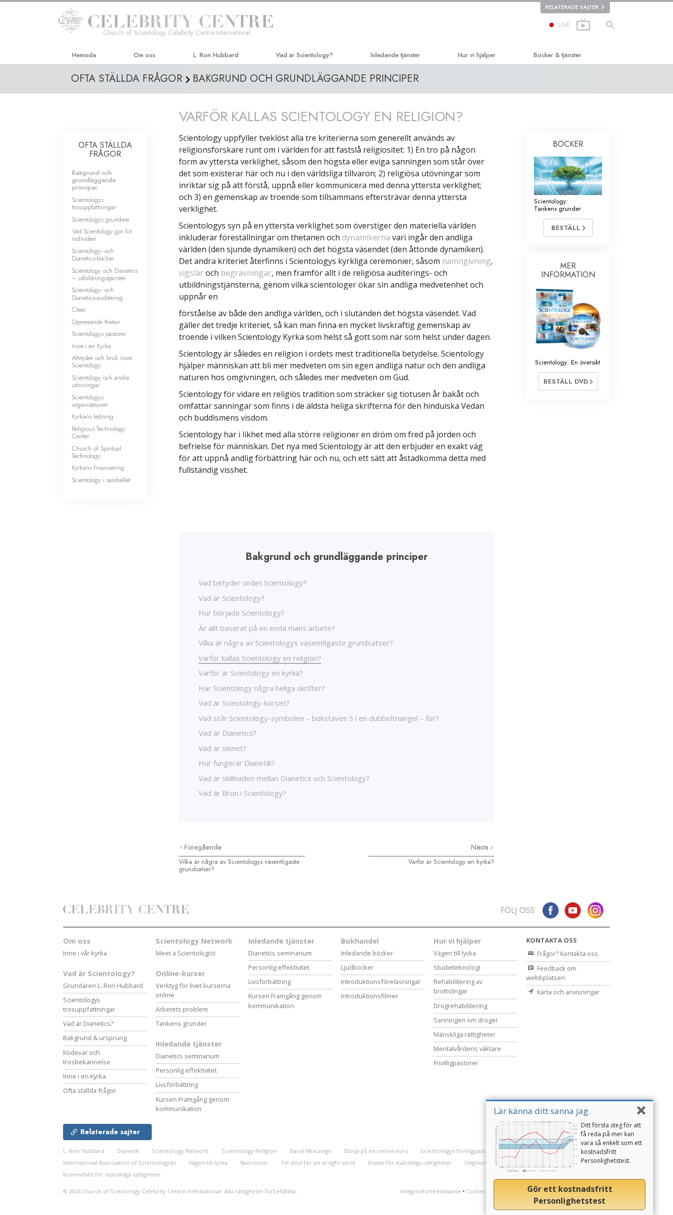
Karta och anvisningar (568, 991)
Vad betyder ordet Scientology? (252, 583)
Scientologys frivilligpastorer (458, 1150)
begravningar (246, 272)
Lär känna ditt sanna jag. (542, 1110)
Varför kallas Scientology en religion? (260, 658)
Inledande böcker (367, 953)
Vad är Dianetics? (228, 733)
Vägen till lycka (455, 953)
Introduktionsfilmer (369, 995)
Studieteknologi (457, 967)
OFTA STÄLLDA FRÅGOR (105, 149)
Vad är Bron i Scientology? (242, 793)
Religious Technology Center (98, 432)
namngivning (466, 261)
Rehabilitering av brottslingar (458, 986)
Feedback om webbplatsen (551, 973)
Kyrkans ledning (92, 416)
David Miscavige (311, 1150)
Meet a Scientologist (185, 953)
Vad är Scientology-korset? (244, 703)
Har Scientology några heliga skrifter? (262, 688)
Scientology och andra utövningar (100, 381)
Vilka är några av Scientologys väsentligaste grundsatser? (296, 643)
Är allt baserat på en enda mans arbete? (267, 628)
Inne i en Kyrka (91, 346)
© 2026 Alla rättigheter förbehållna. (180, 1191)
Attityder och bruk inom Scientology (102, 361)
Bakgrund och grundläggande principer (94, 180)
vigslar (191, 272)
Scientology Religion (249, 1150)
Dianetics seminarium (187, 1055)
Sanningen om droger (466, 1020)
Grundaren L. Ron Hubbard (103, 985)
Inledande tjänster (395, 55)
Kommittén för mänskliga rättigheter (112, 1174)
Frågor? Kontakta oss (567, 953)
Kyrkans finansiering (98, 467)
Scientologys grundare (100, 219)
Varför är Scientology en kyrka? (251, 673)
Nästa (480, 847)
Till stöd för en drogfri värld (318, 1162)
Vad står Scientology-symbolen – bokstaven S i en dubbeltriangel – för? (319, 718)
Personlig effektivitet (186, 1070)
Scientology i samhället (101, 480)
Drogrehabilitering (460, 1005)
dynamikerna (366, 237)
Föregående (203, 847)
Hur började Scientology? (241, 613)
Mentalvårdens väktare (467, 1048)
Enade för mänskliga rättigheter (410, 1162)
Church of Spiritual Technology (96, 452)
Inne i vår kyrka (85, 953)
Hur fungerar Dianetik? (237, 763)
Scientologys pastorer (99, 333)
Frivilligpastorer (456, 1062)
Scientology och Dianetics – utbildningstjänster (104, 274)
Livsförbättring (177, 1084)
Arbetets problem (182, 1009)
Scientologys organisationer (90, 401)
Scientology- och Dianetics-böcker (93, 254)
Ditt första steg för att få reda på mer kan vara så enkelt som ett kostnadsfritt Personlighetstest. (611, 1143)
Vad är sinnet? (222, 748)
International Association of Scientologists (119, 1162)
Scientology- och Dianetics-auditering (97, 293)
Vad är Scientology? (304, 55)
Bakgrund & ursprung (95, 1037)
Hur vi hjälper (477, 55)
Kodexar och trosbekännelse (86, 1057)
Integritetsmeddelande (430, 1191)
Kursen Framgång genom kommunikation (192, 1104)
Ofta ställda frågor (89, 1090)
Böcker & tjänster (557, 55)
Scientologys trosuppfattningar (94, 203)
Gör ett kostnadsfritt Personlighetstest (569, 1194)
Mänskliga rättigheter (465, 1034)
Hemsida (84, 55)
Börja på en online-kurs (375, 1150)
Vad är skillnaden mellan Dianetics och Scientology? (284, 778)
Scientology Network (194, 941)
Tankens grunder (181, 1023)
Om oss (144, 55)
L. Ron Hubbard (215, 55)
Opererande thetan (96, 322)
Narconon (254, 1162)
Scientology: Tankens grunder (557, 205)
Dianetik (128, 1150)
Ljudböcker (357, 967)
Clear (79, 309)
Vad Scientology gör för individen (102, 235)
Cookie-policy (484, 1191)
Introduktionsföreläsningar (381, 981)
